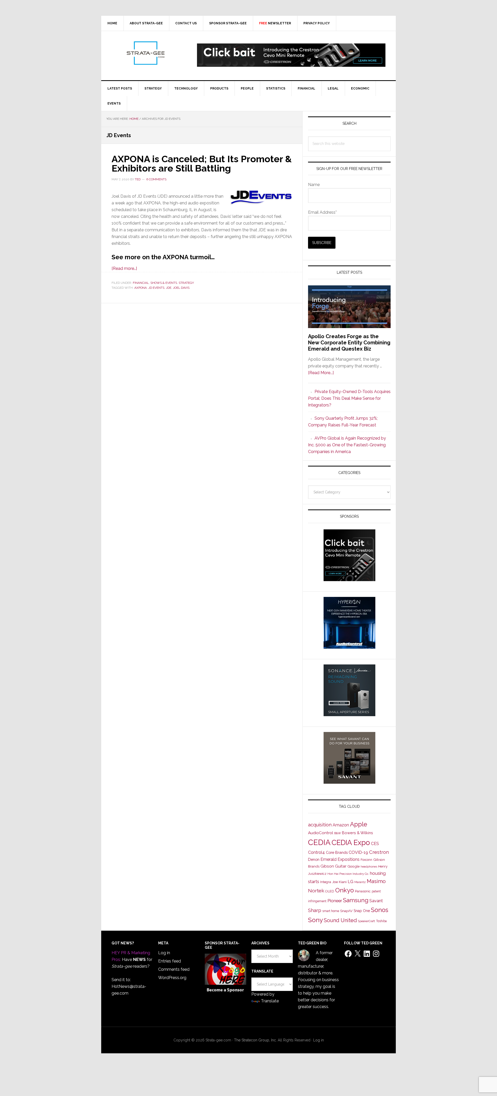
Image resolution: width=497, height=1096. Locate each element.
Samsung (355, 900)
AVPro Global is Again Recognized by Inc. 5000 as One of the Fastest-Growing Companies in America (347, 445)
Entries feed (169, 961)
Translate (270, 1000)
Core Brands (337, 852)
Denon (313, 859)
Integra (325, 882)
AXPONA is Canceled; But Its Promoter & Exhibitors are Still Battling (202, 163)
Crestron (379, 852)
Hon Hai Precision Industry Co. (348, 874)
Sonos (379, 910)
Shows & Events (163, 283)
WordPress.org (172, 977)
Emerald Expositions (340, 859)
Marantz (360, 882)
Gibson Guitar (333, 866)
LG (350, 881)
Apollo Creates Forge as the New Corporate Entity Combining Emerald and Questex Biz (349, 342)
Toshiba (381, 921)
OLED (329, 891)
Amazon (341, 825)
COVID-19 (358, 852)
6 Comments (156, 179)
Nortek (316, 890)
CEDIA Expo (351, 842)
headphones (369, 866)
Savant (376, 900)
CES (375, 843)
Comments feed (173, 969)
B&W (337, 833)
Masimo (376, 881)
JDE (168, 288)
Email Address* (322, 212)
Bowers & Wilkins (357, 833)
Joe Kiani (339, 882)
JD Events (156, 288)
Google (353, 866)
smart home (330, 911)
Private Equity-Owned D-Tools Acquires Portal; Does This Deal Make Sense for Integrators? (349, 398)
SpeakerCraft (366, 921)
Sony (315, 920)
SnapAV (346, 911)
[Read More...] (321, 372)
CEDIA (319, 842)
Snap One (362, 911)
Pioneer (334, 900)
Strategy (186, 283)
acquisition (320, 824)
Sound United (340, 920)
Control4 (316, 852)
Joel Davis (181, 288)
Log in (164, 952)
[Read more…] (124, 268)
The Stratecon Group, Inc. (256, 1040)
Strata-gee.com (145, 53)
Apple (358, 824)
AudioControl (320, 833)
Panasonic (363, 891)
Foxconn (366, 860)
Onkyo (344, 890)
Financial (141, 283)
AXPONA (140, 288)
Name (314, 184)
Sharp (314, 910)
